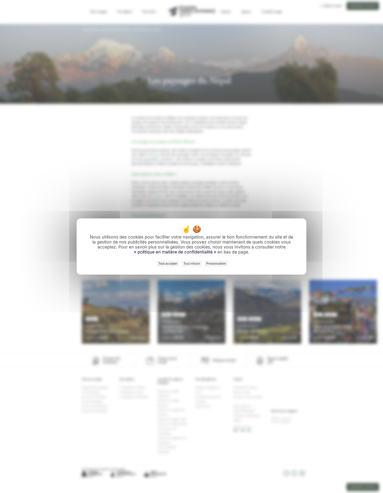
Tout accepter (167, 263)
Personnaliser (216, 263)
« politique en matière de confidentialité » (175, 251)
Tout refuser (192, 263)
